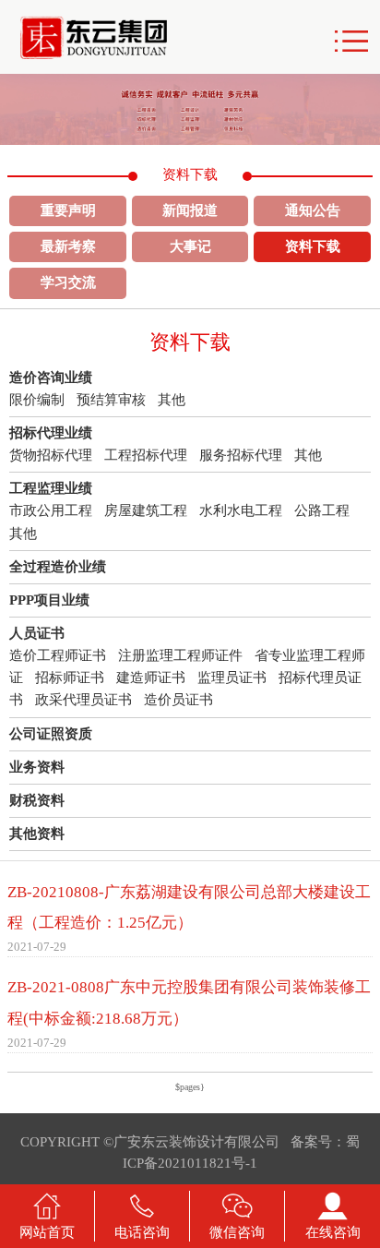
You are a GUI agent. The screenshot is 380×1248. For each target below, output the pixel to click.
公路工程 (322, 510)
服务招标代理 (240, 455)
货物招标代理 (50, 455)
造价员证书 (178, 699)
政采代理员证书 (83, 699)
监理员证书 (232, 677)
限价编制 (37, 399)
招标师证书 (69, 677)
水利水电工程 (240, 510)
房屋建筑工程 (145, 510)
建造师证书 (150, 677)
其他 (171, 399)
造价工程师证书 (57, 655)
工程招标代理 (145, 455)
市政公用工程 (50, 510)
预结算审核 (111, 399)
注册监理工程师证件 (180, 655)
